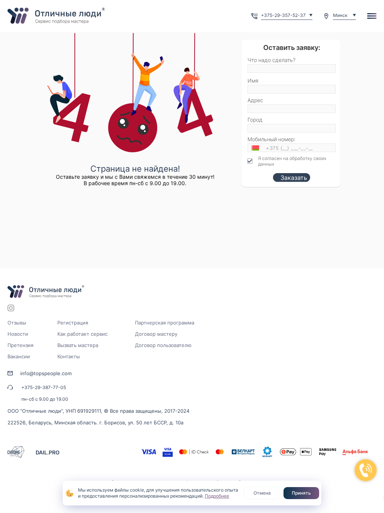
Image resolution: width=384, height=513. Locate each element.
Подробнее (217, 496)
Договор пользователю (163, 345)
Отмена (262, 493)
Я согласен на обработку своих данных (292, 161)
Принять (301, 493)
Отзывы (17, 323)
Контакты (68, 356)
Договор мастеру (156, 334)
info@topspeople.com (46, 373)
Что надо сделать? (272, 60)
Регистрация (72, 323)
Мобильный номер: (272, 139)
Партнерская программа (164, 323)
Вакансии (19, 356)
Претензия (20, 345)
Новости (18, 334)
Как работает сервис (82, 334)
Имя (253, 80)
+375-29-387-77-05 (43, 387)
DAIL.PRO (48, 452)
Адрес (255, 100)
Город (255, 119)
